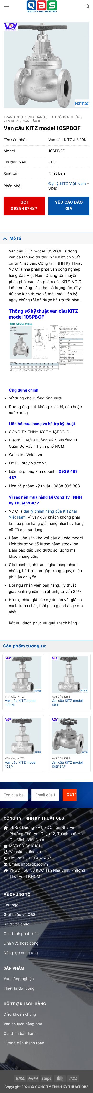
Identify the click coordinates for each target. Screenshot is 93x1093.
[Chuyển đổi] (4, 238)
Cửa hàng (36, 117)
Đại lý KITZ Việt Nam (67, 183)
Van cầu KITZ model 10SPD (20, 703)
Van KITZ (11, 121)
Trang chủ (13, 117)
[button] (6, 6)
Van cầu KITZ (34, 121)
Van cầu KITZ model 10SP (20, 765)
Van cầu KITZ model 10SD (67, 703)
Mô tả (15, 238)
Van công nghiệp (64, 117)
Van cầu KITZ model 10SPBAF (67, 765)
